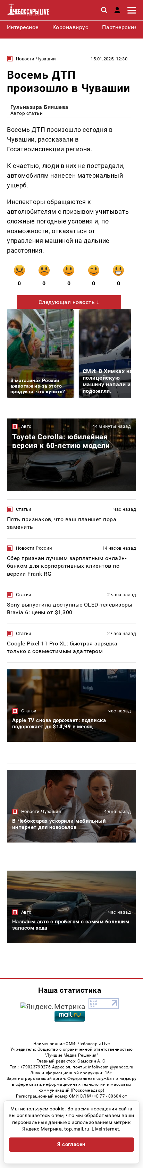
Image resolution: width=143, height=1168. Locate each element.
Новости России (34, 548)
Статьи (23, 509)
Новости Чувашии (36, 58)
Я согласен (71, 1144)
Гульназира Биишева (39, 107)
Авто (26, 426)
